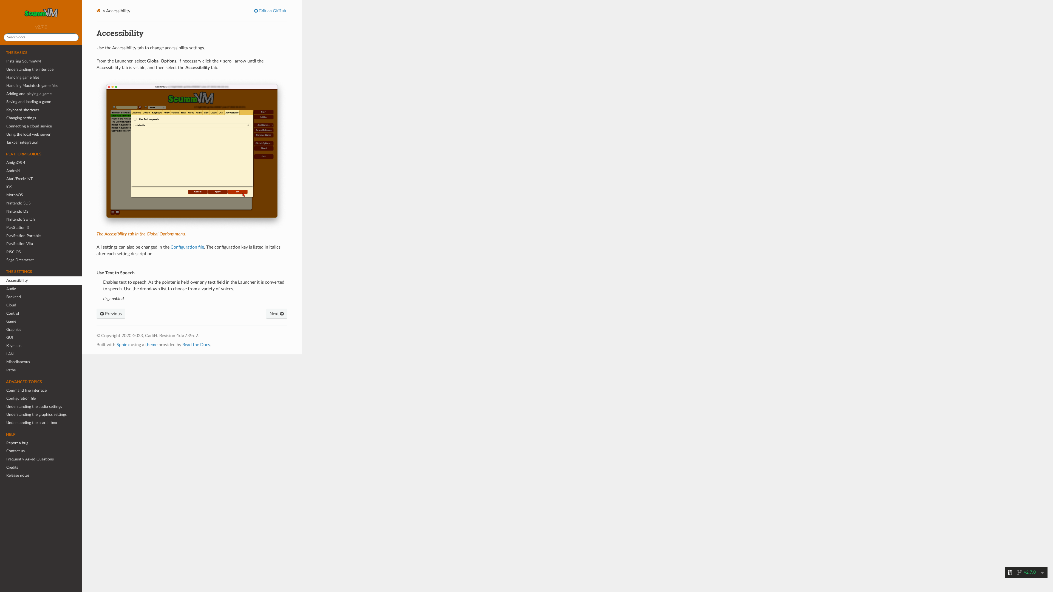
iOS (9, 187)
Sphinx (123, 345)
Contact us (15, 451)
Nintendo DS (17, 211)
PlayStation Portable (23, 236)
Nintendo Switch (20, 219)
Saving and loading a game (28, 102)
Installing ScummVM (23, 61)
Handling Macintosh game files (32, 86)
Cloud (11, 305)
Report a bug (17, 443)
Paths (11, 370)
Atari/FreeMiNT (19, 179)
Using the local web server (28, 134)
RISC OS (13, 252)
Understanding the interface (29, 69)
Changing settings (21, 118)
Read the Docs (196, 345)
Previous (113, 314)
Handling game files (22, 77)
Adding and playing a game (29, 94)
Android (13, 171)
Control (12, 313)
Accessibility (17, 280)
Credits (12, 467)
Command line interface (26, 390)
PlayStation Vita (19, 244)
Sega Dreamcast (20, 260)
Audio (11, 289)
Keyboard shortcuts (22, 110)
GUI (9, 337)
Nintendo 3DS (18, 203)
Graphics (13, 330)
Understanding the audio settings (34, 407)
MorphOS (14, 195)
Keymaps (13, 346)
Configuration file (21, 398)
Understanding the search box (31, 423)
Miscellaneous (18, 362)
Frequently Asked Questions (30, 459)
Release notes (17, 475)
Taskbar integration (22, 142)
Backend (13, 297)
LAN (10, 354)
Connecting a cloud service (29, 126)
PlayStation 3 (17, 228)
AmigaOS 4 (15, 163)
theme (151, 345)
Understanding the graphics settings (36, 414)
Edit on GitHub (272, 10)
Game (11, 321)
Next (275, 314)
